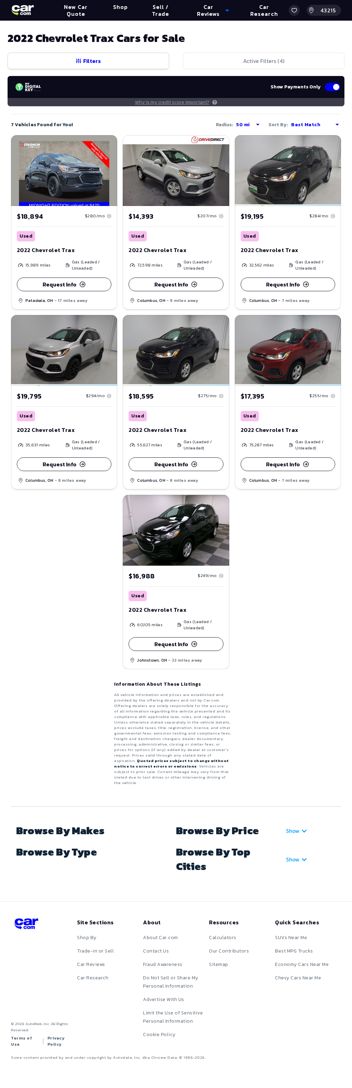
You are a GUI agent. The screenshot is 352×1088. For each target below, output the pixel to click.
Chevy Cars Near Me (298, 977)
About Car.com (160, 937)
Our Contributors (229, 951)
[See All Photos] (176, 170)
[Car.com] (22, 10)
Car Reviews (91, 964)
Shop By (87, 937)
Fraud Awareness (163, 964)
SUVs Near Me (291, 937)
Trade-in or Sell (95, 951)
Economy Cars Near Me (302, 964)
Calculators (222, 937)
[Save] (106, 145)
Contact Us (156, 951)
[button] (294, 10)
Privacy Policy (56, 1041)
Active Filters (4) (263, 61)
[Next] (223, 170)
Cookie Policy (159, 1034)
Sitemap (218, 964)
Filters (92, 61)
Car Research (92, 977)
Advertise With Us (163, 999)
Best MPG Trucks (294, 951)
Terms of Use (21, 1041)
